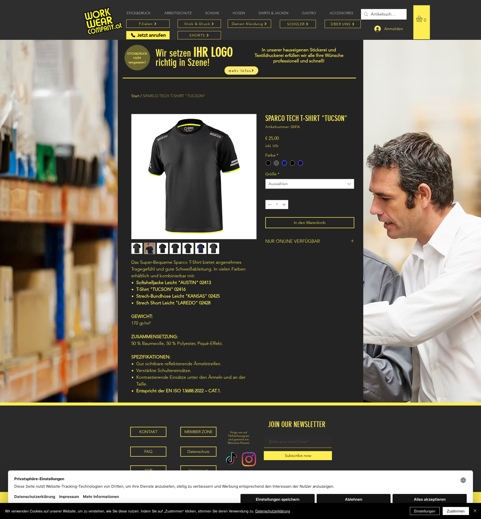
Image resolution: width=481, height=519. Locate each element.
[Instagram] (249, 459)
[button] (423, 19)
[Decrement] (269, 204)
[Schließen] (475, 511)
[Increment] (284, 204)
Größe (272, 174)
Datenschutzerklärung (272, 510)
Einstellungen (424, 510)
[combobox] (309, 184)
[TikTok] (231, 459)
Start (135, 95)
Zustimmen (456, 510)
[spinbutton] (276, 204)
